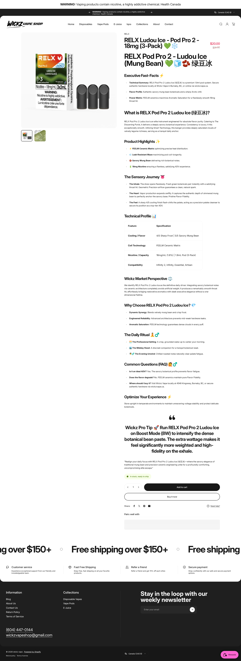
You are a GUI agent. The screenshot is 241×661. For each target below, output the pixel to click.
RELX (126, 34)
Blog (8, 599)
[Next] (151, 12)
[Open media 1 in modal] (69, 80)
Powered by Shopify (32, 652)
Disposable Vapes (72, 599)
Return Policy (13, 612)
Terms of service (22, 656)
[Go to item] (26, 135)
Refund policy (10, 656)
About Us (11, 603)
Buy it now (172, 496)
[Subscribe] (192, 609)
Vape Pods (68, 603)
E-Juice (67, 607)
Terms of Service (15, 616)
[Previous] (89, 12)
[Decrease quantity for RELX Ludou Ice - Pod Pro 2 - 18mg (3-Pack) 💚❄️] (127, 487)
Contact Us (12, 607)
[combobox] (224, 12)
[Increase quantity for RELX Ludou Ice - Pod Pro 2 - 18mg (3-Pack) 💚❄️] (139, 487)
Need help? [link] (215, 506)
